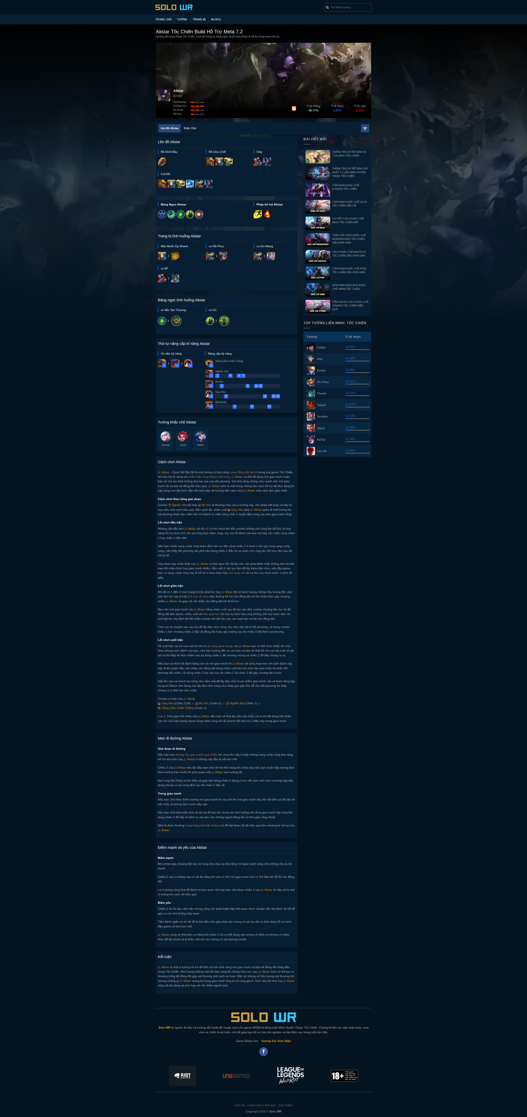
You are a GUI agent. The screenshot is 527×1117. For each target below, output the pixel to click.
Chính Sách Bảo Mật (261, 1105)
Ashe (200, 445)
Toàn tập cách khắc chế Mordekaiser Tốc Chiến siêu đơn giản (349, 239)
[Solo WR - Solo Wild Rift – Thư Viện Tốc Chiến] (173, 7)
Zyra (183, 445)
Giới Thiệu (285, 1105)
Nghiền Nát (179, 505)
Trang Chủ (163, 19)
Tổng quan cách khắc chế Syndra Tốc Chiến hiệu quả (350, 305)
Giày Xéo (237, 509)
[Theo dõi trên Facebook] (263, 1051)
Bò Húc (206, 505)
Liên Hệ (239, 1105)
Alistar (165, 472)
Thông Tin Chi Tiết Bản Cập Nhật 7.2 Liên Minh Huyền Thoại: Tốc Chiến (350, 172)
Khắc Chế (190, 128)
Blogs (216, 19)
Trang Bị (199, 19)
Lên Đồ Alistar (170, 128)
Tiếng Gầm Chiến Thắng (177, 708)
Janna (166, 445)
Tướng (182, 19)
